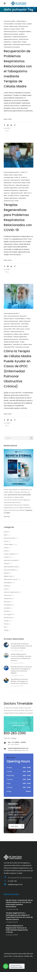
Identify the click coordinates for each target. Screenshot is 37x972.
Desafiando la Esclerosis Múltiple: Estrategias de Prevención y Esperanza (19, 681)
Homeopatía (8, 582)
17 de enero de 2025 (12, 922)
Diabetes (6, 563)
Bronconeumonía (13, 316)
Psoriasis (6, 611)
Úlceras (6, 624)
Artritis (6, 532)
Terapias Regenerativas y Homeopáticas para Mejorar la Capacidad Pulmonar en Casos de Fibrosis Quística (19, 916)
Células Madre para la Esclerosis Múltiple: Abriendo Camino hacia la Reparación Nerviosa (21, 657)
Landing (6, 586)
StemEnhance (8, 617)
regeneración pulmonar (11, 39)
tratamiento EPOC (9, 347)
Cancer (6, 541)
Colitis (6, 551)
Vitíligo (6, 630)
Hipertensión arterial (10, 579)
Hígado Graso (8, 576)
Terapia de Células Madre (11, 342)
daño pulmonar (23, 26)
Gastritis (6, 573)
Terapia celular (16, 42)
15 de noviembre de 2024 (11, 313)
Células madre (13, 26)
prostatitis (7, 608)
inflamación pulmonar (10, 31)
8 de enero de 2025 (9, 21)
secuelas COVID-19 (13, 195)
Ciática (6, 548)
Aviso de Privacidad (18, 959)
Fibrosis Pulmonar (9, 185)
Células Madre (21, 21)
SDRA (5, 195)
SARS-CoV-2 (27, 193)
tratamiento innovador (22, 347)
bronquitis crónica (20, 24)
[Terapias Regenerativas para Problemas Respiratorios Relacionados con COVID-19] (18, 155)
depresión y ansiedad (11, 560)
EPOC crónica (20, 329)
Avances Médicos (9, 24)
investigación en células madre (13, 334)
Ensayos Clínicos (15, 29)
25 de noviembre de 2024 (11, 172)
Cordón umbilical (9, 554)
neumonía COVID (23, 188)
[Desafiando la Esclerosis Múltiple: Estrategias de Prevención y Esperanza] (6, 680)
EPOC (22, 29)
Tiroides (6, 621)
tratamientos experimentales (21, 44)
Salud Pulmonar (24, 39)
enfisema (6, 29)
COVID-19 (23, 172)
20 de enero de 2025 (12, 909)
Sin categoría (8, 614)
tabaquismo (7, 42)
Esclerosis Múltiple (10, 570)
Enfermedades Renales (11, 567)
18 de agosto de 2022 (17, 650)
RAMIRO (8, 128)
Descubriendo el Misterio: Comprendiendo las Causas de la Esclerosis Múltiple (21, 646)
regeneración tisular (17, 193)
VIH (5, 627)
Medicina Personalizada (11, 34)
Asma (5, 316)
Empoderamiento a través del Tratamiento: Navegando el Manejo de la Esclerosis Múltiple (21, 670)
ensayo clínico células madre (21, 182)
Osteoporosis (8, 598)
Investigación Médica (24, 31)
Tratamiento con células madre (22, 344)
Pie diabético (8, 605)
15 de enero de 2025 (12, 935)
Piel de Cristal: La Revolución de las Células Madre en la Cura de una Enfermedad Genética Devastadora (19, 903)
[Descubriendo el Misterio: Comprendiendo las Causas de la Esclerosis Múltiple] (6, 644)
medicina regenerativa (10, 188)
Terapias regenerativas (11, 198)
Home (5, 13)
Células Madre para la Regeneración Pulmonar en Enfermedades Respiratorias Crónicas (17, 929)
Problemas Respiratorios (19, 37)
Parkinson (7, 602)
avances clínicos (9, 318)
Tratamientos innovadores (12, 47)
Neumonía (23, 316)
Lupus (6, 589)
